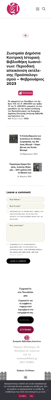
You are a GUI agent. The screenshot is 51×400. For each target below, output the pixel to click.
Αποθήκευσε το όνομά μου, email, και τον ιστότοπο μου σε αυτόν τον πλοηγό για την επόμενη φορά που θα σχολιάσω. (27, 215)
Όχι (31, 396)
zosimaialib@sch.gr (27, 358)
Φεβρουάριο (17, 118)
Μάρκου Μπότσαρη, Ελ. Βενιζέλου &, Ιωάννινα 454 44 (27, 350)
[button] (25, 377)
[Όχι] (47, 390)
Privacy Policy (16, 255)
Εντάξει (22, 396)
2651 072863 (27, 362)
